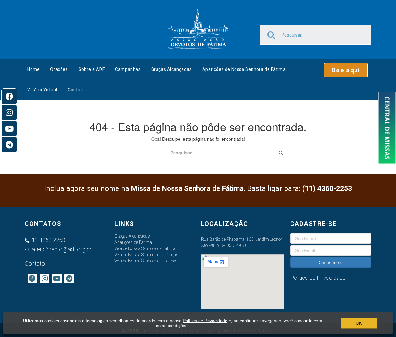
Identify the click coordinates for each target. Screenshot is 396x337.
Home (33, 69)
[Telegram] (9, 144)
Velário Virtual (42, 89)
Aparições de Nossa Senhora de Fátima (244, 69)
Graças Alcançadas (171, 69)
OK (359, 323)
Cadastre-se (331, 262)
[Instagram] (9, 112)
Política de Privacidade (205, 320)
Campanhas (127, 69)
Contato (76, 89)
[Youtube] (9, 128)
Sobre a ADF (92, 69)
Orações (59, 69)
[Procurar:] (198, 152)
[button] (346, 70)
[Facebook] (9, 96)
